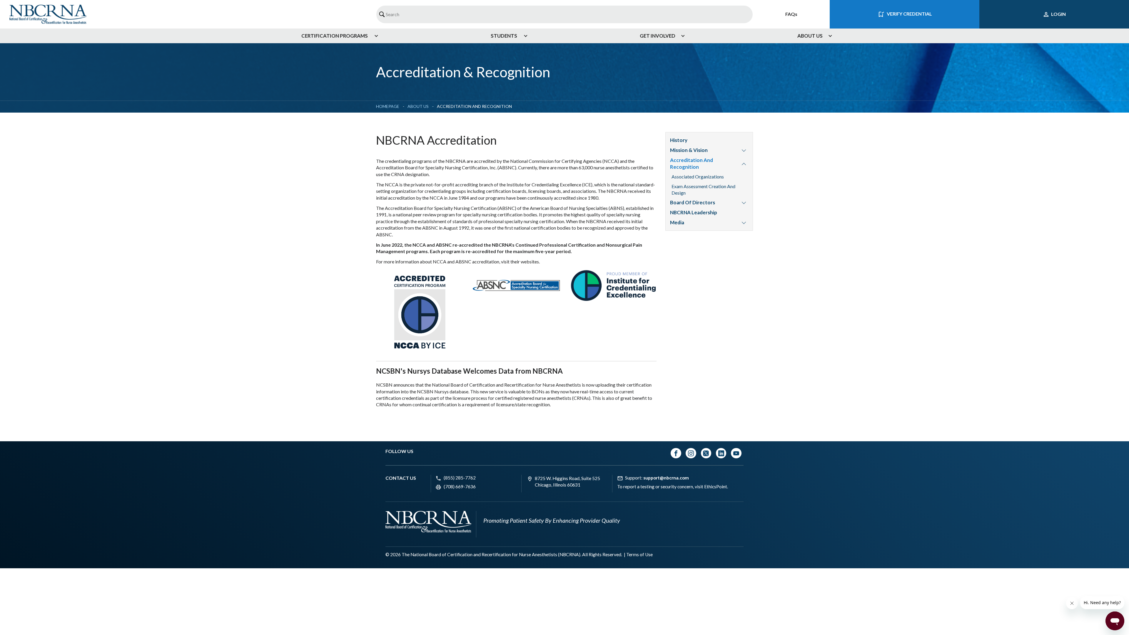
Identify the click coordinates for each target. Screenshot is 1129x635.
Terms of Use (639, 554)
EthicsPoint (715, 486)
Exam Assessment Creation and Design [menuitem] (703, 189)
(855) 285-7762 (460, 477)
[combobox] (564, 14)
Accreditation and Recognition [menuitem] (691, 163)
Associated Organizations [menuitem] (698, 176)
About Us (418, 106)
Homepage (387, 106)
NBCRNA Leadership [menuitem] (693, 212)
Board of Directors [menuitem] (692, 202)
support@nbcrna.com (666, 477)
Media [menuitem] (677, 222)
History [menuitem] (678, 140)
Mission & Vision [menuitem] (689, 150)
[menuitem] (337, 36)
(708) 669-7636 (460, 486)
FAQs (791, 14)
